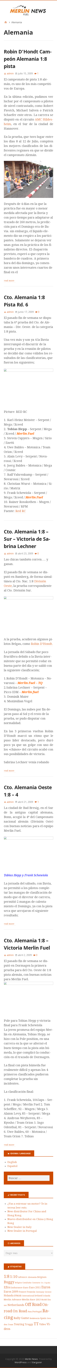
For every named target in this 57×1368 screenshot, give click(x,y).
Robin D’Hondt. (42, 644)
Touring (19, 1324)
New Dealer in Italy (19, 1227)
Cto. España (45, 1283)
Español (12, 1166)
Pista (30, 1312)
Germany (40, 1292)
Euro (25, 1287)
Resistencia (35, 1318)
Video (42, 1324)
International (28, 1296)
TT (36, 1324)
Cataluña (26, 1282)
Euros (45, 1287)
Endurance (16, 1287)
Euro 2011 (35, 1287)
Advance (22, 1277)
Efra (7, 1287)
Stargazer (37, 1362)
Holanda (9, 1295)
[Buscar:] (28, 1178)
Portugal (37, 1311)
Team (10, 1324)
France (22, 1291)
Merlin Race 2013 (31, 1299)
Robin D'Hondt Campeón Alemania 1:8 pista (28, 58)
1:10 (13, 1276)
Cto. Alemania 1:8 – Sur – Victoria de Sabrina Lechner (27, 538)
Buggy (9, 1282)
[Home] (5, 22)
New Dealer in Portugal (22, 1230)
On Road (20, 1311)
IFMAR (18, 1295)
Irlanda (46, 1296)
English (12, 1162)
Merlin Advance (12, 1299)
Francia (31, 1291)
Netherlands (15, 1305)
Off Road (33, 1304)
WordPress (21, 1362)
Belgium (42, 1277)
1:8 (6, 1276)
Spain (43, 1318)
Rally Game (21, 1318)
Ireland (39, 1295)
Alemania (32, 1277)
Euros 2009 (11, 1291)
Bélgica (18, 1282)
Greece (48, 1292)
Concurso (36, 1283)
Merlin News (31, 1358)
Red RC (20, 511)
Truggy (29, 1324)
